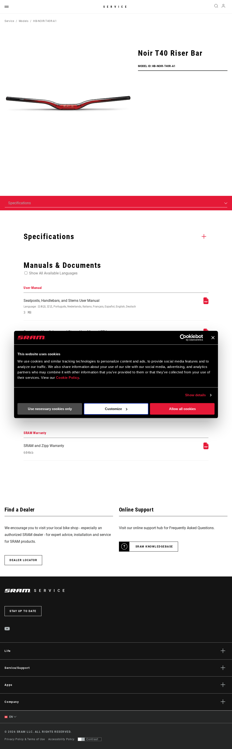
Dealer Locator (23, 560)
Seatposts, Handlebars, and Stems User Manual (80, 306)
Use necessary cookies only (50, 409)
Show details (195, 395)
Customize (113, 409)
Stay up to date (23, 611)
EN (10, 716)
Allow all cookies (182, 409)
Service (116, 6)
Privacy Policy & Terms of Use (25, 739)
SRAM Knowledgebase (154, 546)
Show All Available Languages (53, 273)
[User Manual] (205, 303)
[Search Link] (216, 7)
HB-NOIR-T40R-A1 (45, 21)
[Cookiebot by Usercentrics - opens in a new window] (183, 337)
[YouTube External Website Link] (7, 629)
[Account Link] (223, 7)
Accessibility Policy (61, 739)
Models (24, 21)
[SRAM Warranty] (205, 448)
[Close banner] (213, 337)
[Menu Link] (7, 7)
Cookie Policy (67, 377)
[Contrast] (81, 739)
